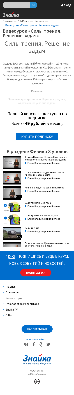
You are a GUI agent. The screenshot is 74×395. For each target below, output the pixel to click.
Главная (8, 21)
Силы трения (32, 228)
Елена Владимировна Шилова (43, 163)
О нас (9, 315)
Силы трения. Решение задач (41, 215)
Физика (39, 21)
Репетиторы (14, 298)
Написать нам (37, 329)
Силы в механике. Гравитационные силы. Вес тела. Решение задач (47, 244)
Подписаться (35, 272)
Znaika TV (12, 309)
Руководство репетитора (22, 304)
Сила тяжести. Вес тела (38, 202)
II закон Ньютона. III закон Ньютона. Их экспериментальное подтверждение (46, 158)
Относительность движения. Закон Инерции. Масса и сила (44, 173)
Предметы (12, 292)
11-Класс (23, 21)
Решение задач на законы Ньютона (44, 187)
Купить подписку (37, 136)
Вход (67, 5)
